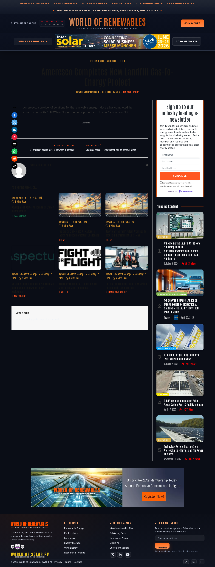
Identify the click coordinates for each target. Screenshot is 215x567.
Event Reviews (65, 3)
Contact (78, 562)
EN (186, 562)
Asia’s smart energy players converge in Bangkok (52, 149)
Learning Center (181, 3)
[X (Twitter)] (113, 555)
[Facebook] (14, 115)
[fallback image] (107, 487)
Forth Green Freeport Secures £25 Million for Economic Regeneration (126, 285)
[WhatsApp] (14, 151)
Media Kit (114, 543)
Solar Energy (163, 394)
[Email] (14, 144)
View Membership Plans (122, 528)
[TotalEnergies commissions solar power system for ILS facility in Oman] (180, 383)
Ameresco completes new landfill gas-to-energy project (111, 149)
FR (202, 562)
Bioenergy (69, 538)
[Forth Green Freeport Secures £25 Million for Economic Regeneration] (126, 258)
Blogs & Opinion (18, 215)
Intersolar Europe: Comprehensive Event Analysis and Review (181, 356)
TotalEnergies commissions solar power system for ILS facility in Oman (183, 402)
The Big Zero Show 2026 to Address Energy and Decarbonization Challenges (79, 233)
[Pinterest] (14, 137)
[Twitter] (14, 122)
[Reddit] (14, 159)
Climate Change (18, 296)
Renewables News (34, 3)
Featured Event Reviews (166, 348)
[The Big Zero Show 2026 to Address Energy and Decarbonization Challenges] (80, 205)
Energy (62, 239)
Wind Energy (71, 547)
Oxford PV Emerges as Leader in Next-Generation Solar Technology (78, 285)
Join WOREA (192, 23)
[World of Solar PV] (30, 555)
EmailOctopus (186, 191)
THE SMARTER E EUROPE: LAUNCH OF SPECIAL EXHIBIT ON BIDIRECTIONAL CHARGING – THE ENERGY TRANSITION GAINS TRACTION (181, 306)
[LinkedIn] (14, 130)
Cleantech (63, 292)
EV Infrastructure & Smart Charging (172, 294)
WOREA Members (95, 3)
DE (193, 562)
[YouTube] (128, 555)
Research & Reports (74, 552)
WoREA (64, 221)
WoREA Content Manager (26, 274)
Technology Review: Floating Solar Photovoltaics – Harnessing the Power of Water (183, 450)
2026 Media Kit (187, 41)
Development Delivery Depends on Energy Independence (32, 209)
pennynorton (20, 197)
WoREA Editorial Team (88, 91)
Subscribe (162, 547)
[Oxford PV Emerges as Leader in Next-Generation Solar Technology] (80, 258)
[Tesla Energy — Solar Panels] (52, 23)
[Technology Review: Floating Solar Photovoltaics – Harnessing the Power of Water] (180, 428)
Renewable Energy (131, 91)
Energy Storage (72, 543)
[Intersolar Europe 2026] (112, 41)
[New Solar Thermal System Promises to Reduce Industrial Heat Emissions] (126, 205)
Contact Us (121, 3)
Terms (68, 562)
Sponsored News (119, 538)
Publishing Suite (149, 3)
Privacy (58, 562)
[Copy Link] (14, 166)
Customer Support (119, 547)
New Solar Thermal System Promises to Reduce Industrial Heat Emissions (125, 233)
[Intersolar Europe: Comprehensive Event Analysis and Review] (180, 337)
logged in (34, 319)
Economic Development (116, 292)
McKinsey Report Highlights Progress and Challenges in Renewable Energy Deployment (32, 287)
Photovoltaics (71, 533)
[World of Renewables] (18, 547)
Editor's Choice (163, 237)
